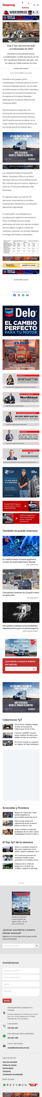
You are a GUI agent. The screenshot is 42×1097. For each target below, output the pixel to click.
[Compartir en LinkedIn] (27, 295)
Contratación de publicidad (13, 1074)
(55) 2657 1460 (13, 1038)
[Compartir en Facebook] (14, 295)
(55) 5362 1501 (13, 1028)
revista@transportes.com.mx (18, 1048)
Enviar (7, 1001)
